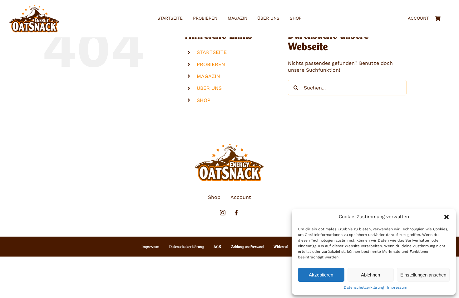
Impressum (397, 287)
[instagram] (222, 212)
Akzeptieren (321, 274)
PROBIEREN (211, 64)
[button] (446, 217)
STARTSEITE (212, 52)
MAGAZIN (208, 76)
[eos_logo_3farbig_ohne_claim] (34, 7)
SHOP (203, 100)
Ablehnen (370, 274)
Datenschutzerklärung (364, 287)
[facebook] (236, 212)
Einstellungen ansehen (423, 274)
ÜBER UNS (209, 88)
